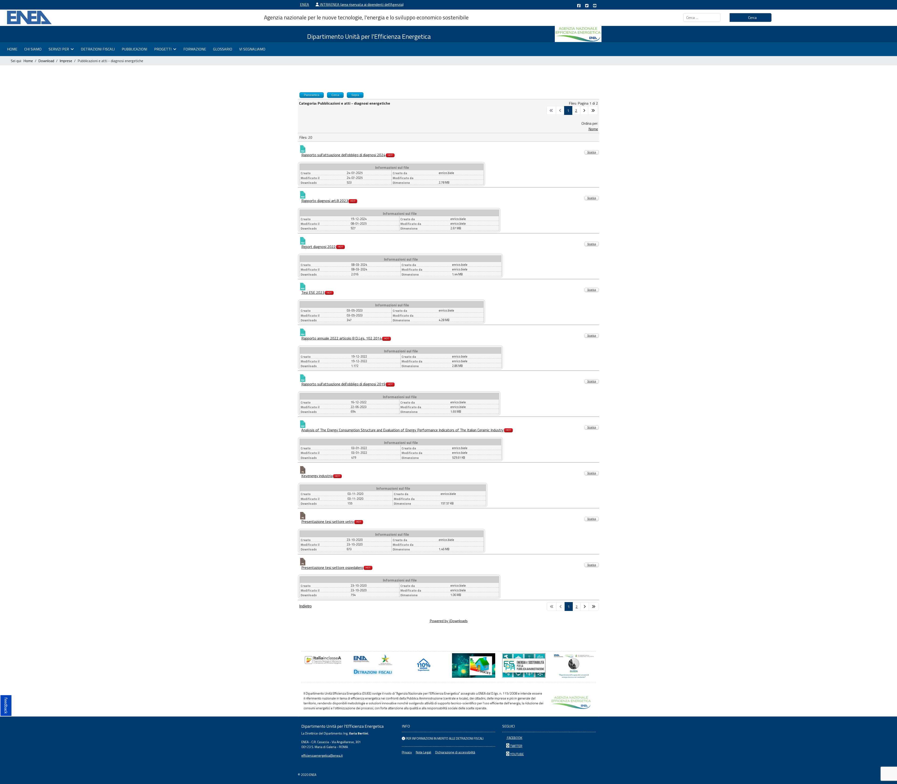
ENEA (304, 4)
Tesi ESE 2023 (312, 292)
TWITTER (515, 745)
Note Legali (423, 752)
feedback (6, 706)
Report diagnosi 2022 (318, 246)
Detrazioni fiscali (98, 49)
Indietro (305, 606)
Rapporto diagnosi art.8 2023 (324, 200)
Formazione (194, 49)
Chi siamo (33, 49)
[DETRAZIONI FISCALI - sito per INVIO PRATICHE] (373, 665)
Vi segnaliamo (252, 49)
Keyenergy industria (317, 476)
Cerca (752, 17)
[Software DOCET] (473, 665)
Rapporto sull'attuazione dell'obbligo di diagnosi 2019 (343, 384)
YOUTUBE (516, 754)
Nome (593, 129)
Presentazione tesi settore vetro (327, 521)
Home (12, 49)
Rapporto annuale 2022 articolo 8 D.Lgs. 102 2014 (341, 338)
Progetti (162, 49)
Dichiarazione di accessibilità (455, 752)
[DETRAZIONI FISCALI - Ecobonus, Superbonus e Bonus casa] (423, 665)
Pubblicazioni (134, 49)
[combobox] (701, 17)
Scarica (591, 152)
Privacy (407, 752)
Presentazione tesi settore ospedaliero (332, 567)
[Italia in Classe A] (323, 660)
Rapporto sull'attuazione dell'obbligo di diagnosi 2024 (343, 155)
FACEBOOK (514, 737)
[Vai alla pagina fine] (593, 110)
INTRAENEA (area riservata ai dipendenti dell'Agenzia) (361, 4)
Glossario (222, 49)
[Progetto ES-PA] (523, 665)
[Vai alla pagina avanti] (584, 110)
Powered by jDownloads (449, 621)
